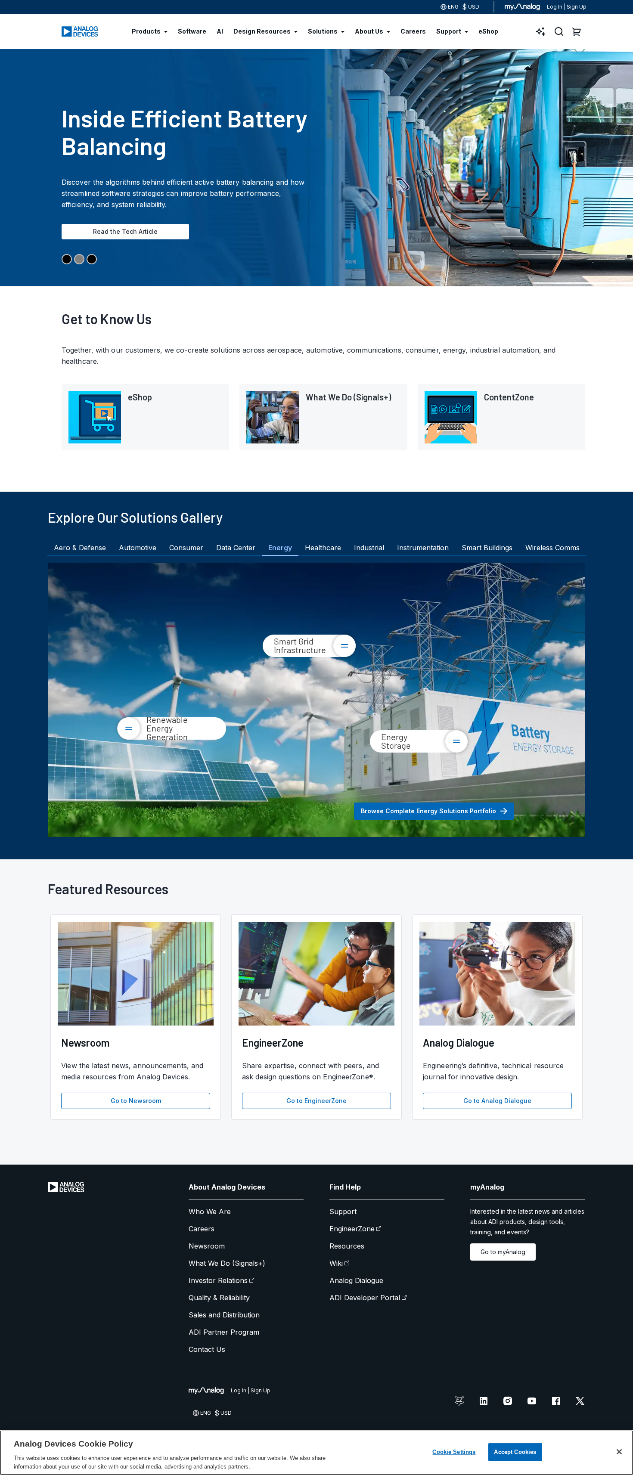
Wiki (336, 1263)
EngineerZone (352, 1228)
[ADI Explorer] (541, 31)
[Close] (619, 1451)
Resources (346, 1246)
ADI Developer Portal (364, 1297)
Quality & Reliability (219, 1297)
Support (343, 1211)
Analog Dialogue (356, 1280)
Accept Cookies (515, 1452)
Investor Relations (218, 1280)
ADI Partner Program (224, 1332)
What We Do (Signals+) (227, 1263)
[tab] (79, 547)
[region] (316, 1452)
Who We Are (210, 1211)
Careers (201, 1228)
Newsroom (207, 1246)
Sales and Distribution (224, 1315)
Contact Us (207, 1349)
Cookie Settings (453, 1452)
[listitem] (145, 417)
